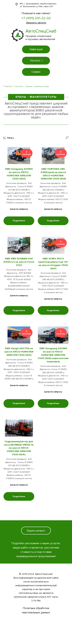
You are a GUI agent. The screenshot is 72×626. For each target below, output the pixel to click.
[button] (36, 22)
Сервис (36, 72)
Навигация (36, 49)
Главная (7, 86)
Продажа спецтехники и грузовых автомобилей (40, 38)
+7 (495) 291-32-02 (36, 18)
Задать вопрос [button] (36, 530)
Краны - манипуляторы (37, 86)
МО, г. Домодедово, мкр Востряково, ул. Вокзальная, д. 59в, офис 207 (38, 5)
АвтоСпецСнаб (41, 31)
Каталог (35, 60)
